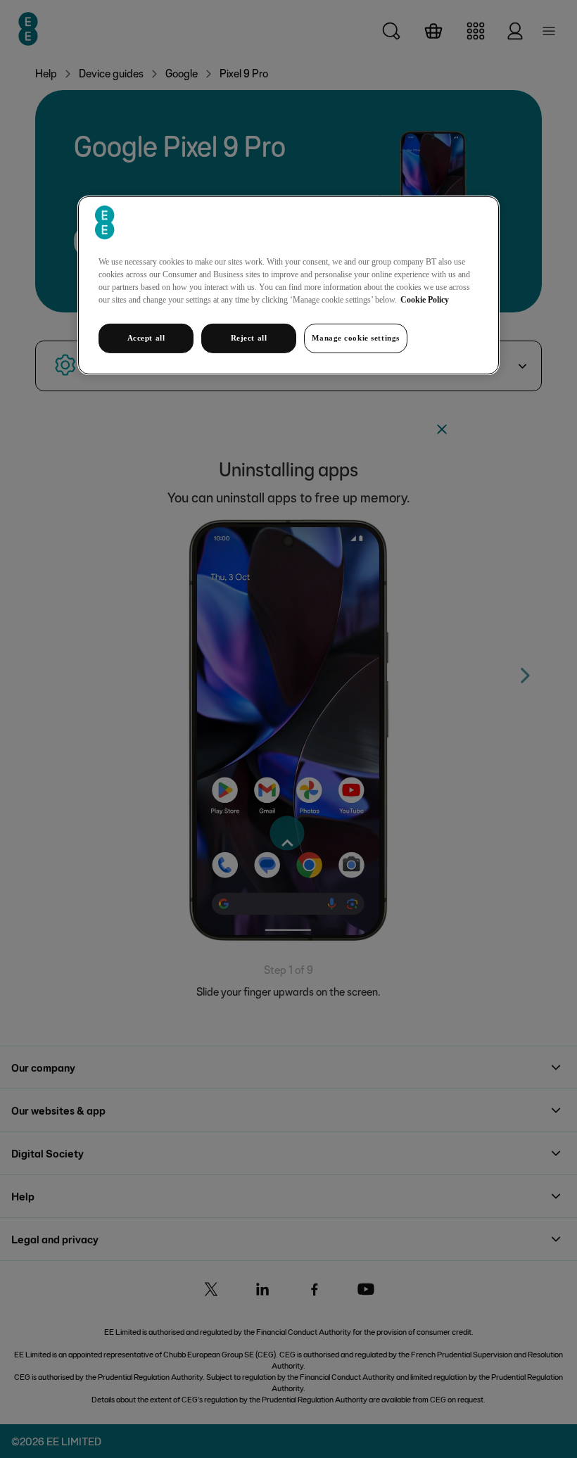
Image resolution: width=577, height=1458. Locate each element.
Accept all (146, 338)
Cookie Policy (424, 300)
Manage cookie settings (356, 338)
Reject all (249, 338)
